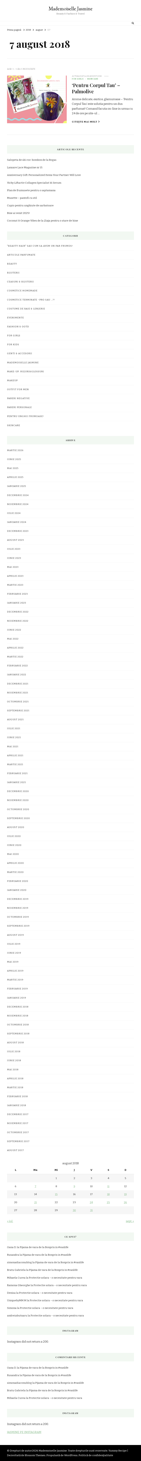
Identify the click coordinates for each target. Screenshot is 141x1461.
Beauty (12, 263)
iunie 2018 (14, 1060)
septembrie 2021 (18, 710)
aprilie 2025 (15, 477)
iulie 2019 (13, 944)
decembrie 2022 (18, 611)
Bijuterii (13, 272)
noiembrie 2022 (17, 621)
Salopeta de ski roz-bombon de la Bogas (31, 159)
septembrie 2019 (18, 926)
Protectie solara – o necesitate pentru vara (55, 1277)
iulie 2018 (13, 1051)
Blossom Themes (35, 1455)
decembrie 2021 (17, 683)
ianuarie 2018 (16, 1105)
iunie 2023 (14, 558)
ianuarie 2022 (16, 674)
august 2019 (15, 935)
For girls (78, 79)
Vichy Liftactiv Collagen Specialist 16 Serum (34, 182)
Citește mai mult (84, 121)
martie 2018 (15, 1087)
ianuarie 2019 (16, 997)
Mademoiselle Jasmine (70, 8)
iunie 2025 (14, 459)
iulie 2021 (13, 728)
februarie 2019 (17, 988)
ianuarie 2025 (16, 486)
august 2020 (15, 827)
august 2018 (15, 1042)
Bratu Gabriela (16, 1270)
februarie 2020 (17, 881)
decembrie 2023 (18, 531)
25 (108, 1202)
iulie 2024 (14, 513)
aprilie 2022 (15, 647)
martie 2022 (15, 656)
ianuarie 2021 (16, 782)
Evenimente (15, 317)
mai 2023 (13, 567)
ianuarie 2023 (16, 603)
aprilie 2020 (15, 863)
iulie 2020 (14, 836)
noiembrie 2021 (17, 692)
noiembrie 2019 (17, 908)
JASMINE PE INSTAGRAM (24, 1432)
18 (108, 1194)
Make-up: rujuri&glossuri (25, 371)
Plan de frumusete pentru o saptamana (31, 190)
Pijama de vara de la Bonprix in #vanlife (44, 1247)
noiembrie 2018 (17, 1015)
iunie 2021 (14, 737)
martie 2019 (15, 979)
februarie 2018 (17, 1096)
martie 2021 (15, 764)
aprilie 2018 (15, 1078)
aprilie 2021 (15, 755)
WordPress (71, 1455)
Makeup (12, 380)
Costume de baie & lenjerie (26, 308)
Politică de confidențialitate (96, 1455)
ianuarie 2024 (16, 522)
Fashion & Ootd (18, 326)
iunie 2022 (14, 630)
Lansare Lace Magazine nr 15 (24, 167)
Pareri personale (19, 407)
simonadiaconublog (19, 1262)
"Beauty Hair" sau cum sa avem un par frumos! (40, 246)
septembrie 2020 (18, 818)
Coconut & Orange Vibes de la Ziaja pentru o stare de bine (42, 220)
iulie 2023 (13, 549)
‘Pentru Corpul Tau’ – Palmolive (96, 88)
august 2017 (15, 1150)
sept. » (130, 1221)
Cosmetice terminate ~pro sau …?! (31, 299)
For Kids (13, 344)
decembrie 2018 (18, 1006)
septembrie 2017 (18, 1141)
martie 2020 (15, 872)
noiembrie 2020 (18, 800)
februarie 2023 (17, 594)
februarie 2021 (17, 773)
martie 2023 (15, 585)
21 (35, 1202)
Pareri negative (18, 398)
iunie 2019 (14, 953)
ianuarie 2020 (16, 890)
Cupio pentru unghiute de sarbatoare (30, 205)
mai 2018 (13, 1069)
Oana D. (11, 1247)
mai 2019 (13, 962)
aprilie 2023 (15, 576)
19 (125, 1194)
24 (91, 1202)
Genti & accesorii (19, 353)
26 (125, 1202)
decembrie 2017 (18, 1114)
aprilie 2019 (15, 970)
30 (74, 1210)
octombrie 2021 (18, 701)
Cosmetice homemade (22, 290)
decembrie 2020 (18, 791)
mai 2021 (12, 746)
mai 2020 (13, 854)
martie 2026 (15, 450)
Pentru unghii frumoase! (25, 416)
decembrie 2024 (18, 495)
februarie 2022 (17, 665)
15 (56, 1194)
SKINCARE (92, 79)
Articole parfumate (21, 255)
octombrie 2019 (18, 917)
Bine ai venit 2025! (18, 213)
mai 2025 (13, 468)
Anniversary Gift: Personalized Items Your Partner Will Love (44, 175)
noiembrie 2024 (18, 504)
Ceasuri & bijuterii (20, 281)
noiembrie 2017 (17, 1123)
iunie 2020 (14, 845)
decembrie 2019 (18, 899)
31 (91, 1210)
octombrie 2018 (18, 1024)
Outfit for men (18, 389)
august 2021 (15, 719)
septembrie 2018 (18, 1033)
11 (108, 1186)
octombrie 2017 (18, 1132)
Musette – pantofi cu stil (22, 197)
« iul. (10, 1221)
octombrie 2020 (18, 809)
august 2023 (15, 540)
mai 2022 (13, 638)
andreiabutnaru (17, 1315)
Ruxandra (13, 1254)
